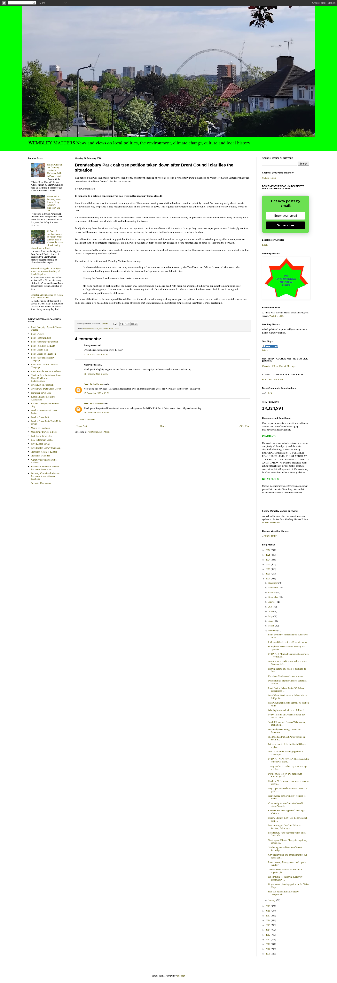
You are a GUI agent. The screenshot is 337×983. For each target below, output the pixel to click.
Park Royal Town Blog (41, 435)
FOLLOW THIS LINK (273, 379)
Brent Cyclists (37, 333)
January (272, 900)
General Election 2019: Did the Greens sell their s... (287, 819)
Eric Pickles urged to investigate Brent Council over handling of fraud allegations (45, 271)
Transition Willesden (40, 455)
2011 (268, 944)
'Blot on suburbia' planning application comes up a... (285, 753)
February (272, 630)
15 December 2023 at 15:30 (96, 393)
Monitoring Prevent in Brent (44, 431)
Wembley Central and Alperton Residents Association (45, 468)
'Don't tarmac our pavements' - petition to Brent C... (287, 797)
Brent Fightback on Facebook (44, 341)
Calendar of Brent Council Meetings (278, 365)
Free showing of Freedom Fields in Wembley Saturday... (284, 826)
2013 (268, 934)
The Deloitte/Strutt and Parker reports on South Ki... (286, 738)
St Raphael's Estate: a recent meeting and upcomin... (286, 648)
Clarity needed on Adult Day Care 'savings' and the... (288, 767)
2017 (268, 915)
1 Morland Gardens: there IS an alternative (287, 641)
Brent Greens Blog (39, 349)
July (270, 606)
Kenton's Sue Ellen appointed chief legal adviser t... (286, 812)
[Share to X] (129, 324)
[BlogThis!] (125, 324)
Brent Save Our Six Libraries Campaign (44, 366)
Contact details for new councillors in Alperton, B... (285, 871)
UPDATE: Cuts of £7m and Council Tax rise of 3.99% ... (286, 716)
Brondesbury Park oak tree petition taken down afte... (287, 834)
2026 (268, 550)
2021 (268, 573)
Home (163, 426)
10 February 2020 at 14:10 (96, 354)
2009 (268, 953)
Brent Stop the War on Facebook (46, 371)
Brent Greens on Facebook (43, 353)
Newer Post (81, 426)
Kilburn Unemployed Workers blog (45, 405)
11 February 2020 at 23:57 (96, 373)
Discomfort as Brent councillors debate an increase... (287, 682)
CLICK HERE (269, 177)
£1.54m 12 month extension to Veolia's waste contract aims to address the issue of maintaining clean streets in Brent (47, 239)
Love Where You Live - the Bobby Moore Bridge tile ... (287, 696)
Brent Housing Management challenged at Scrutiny (287, 863)
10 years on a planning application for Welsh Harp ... (288, 885)
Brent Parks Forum (93, 384)
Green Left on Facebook (42, 384)
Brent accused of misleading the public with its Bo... (288, 636)
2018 (268, 910)
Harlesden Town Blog (41, 392)
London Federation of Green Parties (44, 412)
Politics (265, 350)
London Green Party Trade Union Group (46, 422)
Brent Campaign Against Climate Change (46, 328)
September (273, 597)
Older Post (244, 426)
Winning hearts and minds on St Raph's (286, 710)
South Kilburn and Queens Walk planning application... (287, 723)
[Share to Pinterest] (136, 324)
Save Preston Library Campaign (45, 447)
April (271, 620)
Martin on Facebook (40, 427)
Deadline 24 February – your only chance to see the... (288, 782)
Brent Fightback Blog (41, 337)
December (273, 582)
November (273, 587)
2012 (268, 939)
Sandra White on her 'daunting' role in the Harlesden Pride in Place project (54, 170)
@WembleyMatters (271, 522)
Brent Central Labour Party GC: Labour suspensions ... (286, 689)
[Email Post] (114, 323)
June (270, 611)
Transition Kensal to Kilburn (44, 451)
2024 (268, 559)
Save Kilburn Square (40, 443)
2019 (268, 905)
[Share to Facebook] (132, 324)
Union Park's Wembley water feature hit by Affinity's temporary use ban (54, 203)
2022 (268, 569)
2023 (268, 564)
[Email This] (121, 324)
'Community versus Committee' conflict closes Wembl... (286, 804)
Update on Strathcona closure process (285, 675)
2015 (268, 925)
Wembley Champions (41, 482)
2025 (268, 554)
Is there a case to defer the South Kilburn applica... (287, 745)
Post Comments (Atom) (99, 431)
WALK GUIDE (276, 315)
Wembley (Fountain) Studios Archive (44, 461)
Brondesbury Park (90, 328)
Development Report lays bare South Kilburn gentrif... (285, 775)
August (272, 601)
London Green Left (40, 417)
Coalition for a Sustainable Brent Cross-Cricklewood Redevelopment (46, 378)
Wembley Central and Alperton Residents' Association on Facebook (45, 475)
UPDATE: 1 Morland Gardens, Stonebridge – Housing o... (288, 655)
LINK (265, 244)
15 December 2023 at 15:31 (96, 412)
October (272, 592)
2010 (268, 948)
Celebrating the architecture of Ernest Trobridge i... (285, 848)
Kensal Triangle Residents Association (43, 398)
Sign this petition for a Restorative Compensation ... (283, 893)
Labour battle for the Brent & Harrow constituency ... (285, 878)
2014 (268, 929)
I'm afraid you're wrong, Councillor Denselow (284, 731)
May (270, 616)
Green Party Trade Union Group (46, 388)
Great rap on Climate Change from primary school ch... (288, 841)
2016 (268, 920)
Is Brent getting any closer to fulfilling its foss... (287, 670)
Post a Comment (87, 419)
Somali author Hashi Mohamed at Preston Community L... (287, 662)
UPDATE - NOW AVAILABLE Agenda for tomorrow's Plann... (288, 760)
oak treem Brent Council (109, 328)
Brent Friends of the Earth (43, 345)
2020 (268, 578)
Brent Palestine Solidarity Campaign (42, 359)
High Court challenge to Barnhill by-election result (288, 704)
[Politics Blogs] (270, 346)
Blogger (180, 975)
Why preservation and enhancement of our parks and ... (287, 856)
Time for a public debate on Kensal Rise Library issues (47, 296)
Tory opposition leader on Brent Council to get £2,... (287, 790)
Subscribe (285, 225)
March (271, 625)
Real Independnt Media (41, 439)
